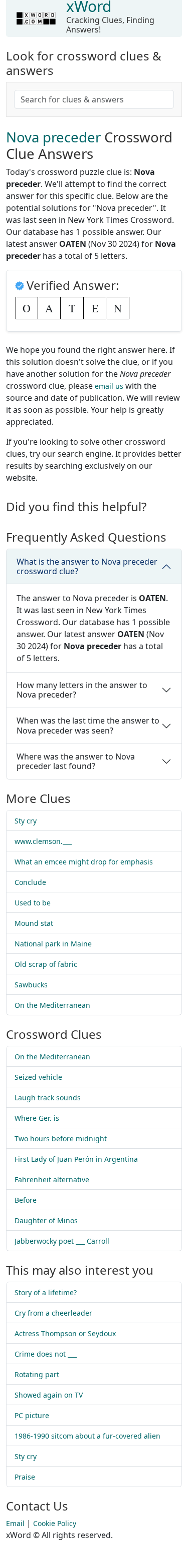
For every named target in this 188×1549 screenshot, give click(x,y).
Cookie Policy (54, 1523)
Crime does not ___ (46, 1354)
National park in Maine (53, 943)
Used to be (33, 902)
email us (109, 386)
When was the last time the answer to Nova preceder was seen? (88, 725)
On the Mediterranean (52, 1005)
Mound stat (34, 923)
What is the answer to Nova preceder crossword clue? (87, 566)
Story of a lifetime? (46, 1292)
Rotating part (37, 1374)
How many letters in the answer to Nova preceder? (82, 690)
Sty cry (26, 820)
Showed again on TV (49, 1395)
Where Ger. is (37, 1118)
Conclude (30, 882)
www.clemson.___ (43, 841)
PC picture (32, 1415)
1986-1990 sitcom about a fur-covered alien (87, 1436)
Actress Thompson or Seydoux (65, 1333)
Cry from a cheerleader (53, 1313)
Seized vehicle (38, 1077)
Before (26, 1200)
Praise (25, 1477)
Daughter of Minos (46, 1220)
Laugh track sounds (48, 1097)
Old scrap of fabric (46, 964)
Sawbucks (31, 984)
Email (15, 1523)
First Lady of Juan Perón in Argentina (76, 1159)
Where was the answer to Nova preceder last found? (76, 761)
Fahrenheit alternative (52, 1179)
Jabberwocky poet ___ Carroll (62, 1241)
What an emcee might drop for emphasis (84, 861)
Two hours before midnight (61, 1138)
